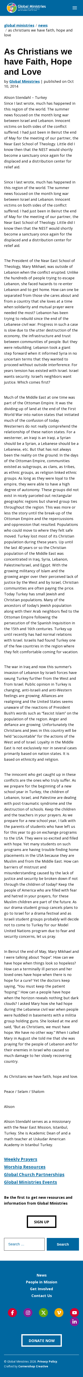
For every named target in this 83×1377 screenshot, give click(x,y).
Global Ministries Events (30, 1182)
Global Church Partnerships (34, 1174)
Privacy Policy (47, 1361)
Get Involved (41, 1288)
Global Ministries (24, 81)
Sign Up (41, 1221)
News (41, 1275)
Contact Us (41, 1295)
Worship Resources (25, 1167)
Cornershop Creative (33, 1366)
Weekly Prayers (20, 1159)
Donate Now (42, 1340)
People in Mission (41, 1282)
